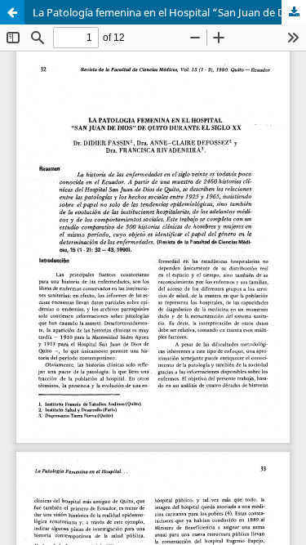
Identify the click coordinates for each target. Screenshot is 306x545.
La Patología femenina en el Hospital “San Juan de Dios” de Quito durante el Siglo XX (169, 12)
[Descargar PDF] (294, 12)
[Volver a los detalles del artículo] (12, 12)
